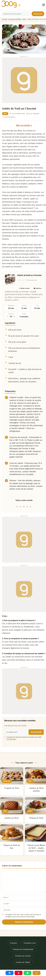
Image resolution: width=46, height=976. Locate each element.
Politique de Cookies (23, 956)
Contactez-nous (30, 943)
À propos (13, 943)
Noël (24, 19)
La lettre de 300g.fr (23, 962)
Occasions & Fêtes (14, 19)
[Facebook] (9, 973)
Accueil (4, 19)
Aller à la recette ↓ (24, 125)
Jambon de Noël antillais (36, 789)
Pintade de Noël (36, 817)
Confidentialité (11, 739)
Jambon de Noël (12, 817)
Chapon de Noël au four (11, 846)
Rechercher (38, 14)
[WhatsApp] (27, 973)
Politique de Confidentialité (23, 949)
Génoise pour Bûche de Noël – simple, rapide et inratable (36, 848)
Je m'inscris (36, 732)
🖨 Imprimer (38, 288)
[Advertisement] (23, 80)
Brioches (6, 781)
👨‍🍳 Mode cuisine (24, 288)
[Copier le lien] (36, 973)
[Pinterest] (18, 973)
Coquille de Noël (11, 788)
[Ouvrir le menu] (43, 4)
